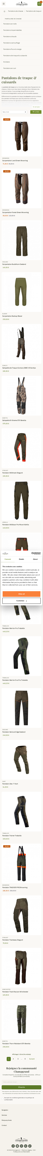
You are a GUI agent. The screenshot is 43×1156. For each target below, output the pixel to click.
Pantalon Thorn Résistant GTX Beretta (16, 1044)
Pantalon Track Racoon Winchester (15, 992)
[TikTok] (30, 1146)
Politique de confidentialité (21, 1152)
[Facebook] (13, 1146)
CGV (34, 1150)
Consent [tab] (8, 559)
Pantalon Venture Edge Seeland (13, 732)
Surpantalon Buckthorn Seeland (14, 264)
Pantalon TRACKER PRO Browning (14, 888)
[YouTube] (17, 1146)
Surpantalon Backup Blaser (12, 316)
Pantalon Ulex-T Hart (10, 784)
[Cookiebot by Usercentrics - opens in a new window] (31, 553)
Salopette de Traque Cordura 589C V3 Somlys (19, 368)
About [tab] (35, 559)
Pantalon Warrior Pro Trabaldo (13, 628)
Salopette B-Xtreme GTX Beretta (14, 420)
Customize (20, 601)
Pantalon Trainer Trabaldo (12, 836)
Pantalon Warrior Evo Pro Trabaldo (15, 680)
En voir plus (37, 107)
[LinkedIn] (25, 1146)
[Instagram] (21, 1146)
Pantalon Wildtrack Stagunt (12, 473)
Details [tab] (21, 559)
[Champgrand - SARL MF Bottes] (22, 3)
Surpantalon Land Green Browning (15, 161)
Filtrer (36, 112)
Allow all (21, 594)
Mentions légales (27, 1150)
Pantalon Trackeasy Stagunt (12, 940)
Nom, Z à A (6, 112)
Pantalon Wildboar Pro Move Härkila (15, 525)
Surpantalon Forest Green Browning (15, 212)
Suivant (32, 1059)
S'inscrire (21, 1087)
